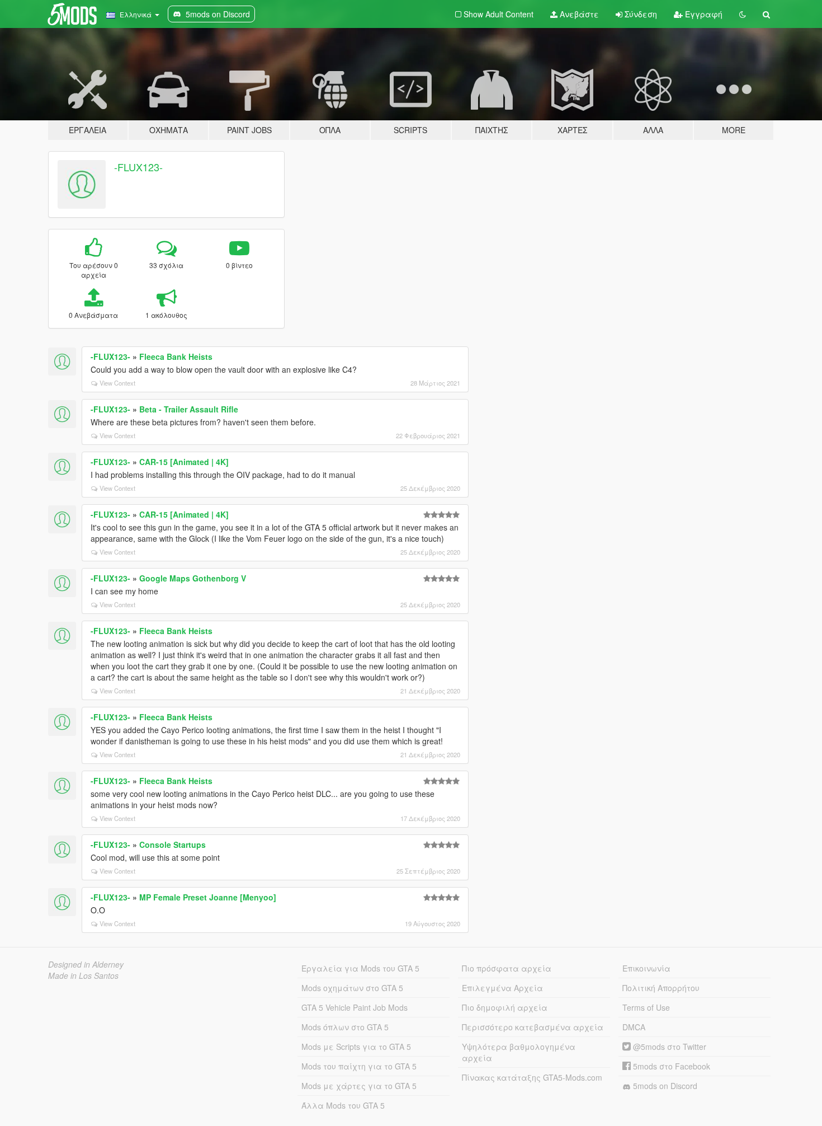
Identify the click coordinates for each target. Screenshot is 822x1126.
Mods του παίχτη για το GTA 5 (359, 1066)
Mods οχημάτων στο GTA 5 (352, 987)
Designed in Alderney (86, 964)
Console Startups (172, 844)
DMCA (633, 1027)
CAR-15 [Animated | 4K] (184, 461)
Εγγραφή (702, 14)
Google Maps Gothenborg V (192, 578)
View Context (117, 382)
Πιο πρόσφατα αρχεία (506, 968)
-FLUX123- (138, 166)
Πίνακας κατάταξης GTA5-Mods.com (532, 1077)
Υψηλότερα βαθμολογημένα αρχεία (518, 1052)
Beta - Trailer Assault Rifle (188, 409)
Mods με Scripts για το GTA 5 (356, 1046)
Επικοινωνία (646, 968)
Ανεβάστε (578, 14)
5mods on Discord (664, 1085)
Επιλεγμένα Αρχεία (502, 987)
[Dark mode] (742, 14)
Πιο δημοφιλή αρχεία (504, 1007)
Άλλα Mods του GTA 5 (343, 1105)
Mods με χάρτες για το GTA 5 (359, 1085)
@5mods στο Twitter (668, 1046)
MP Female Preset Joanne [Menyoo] (207, 897)
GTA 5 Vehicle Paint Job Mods (354, 1007)
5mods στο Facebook (670, 1066)
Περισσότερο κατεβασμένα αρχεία (532, 1027)
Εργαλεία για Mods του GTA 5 (360, 968)
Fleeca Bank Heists (175, 356)
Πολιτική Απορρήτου (661, 987)
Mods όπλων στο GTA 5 (345, 1027)
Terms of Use (646, 1007)
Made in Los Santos (83, 975)
